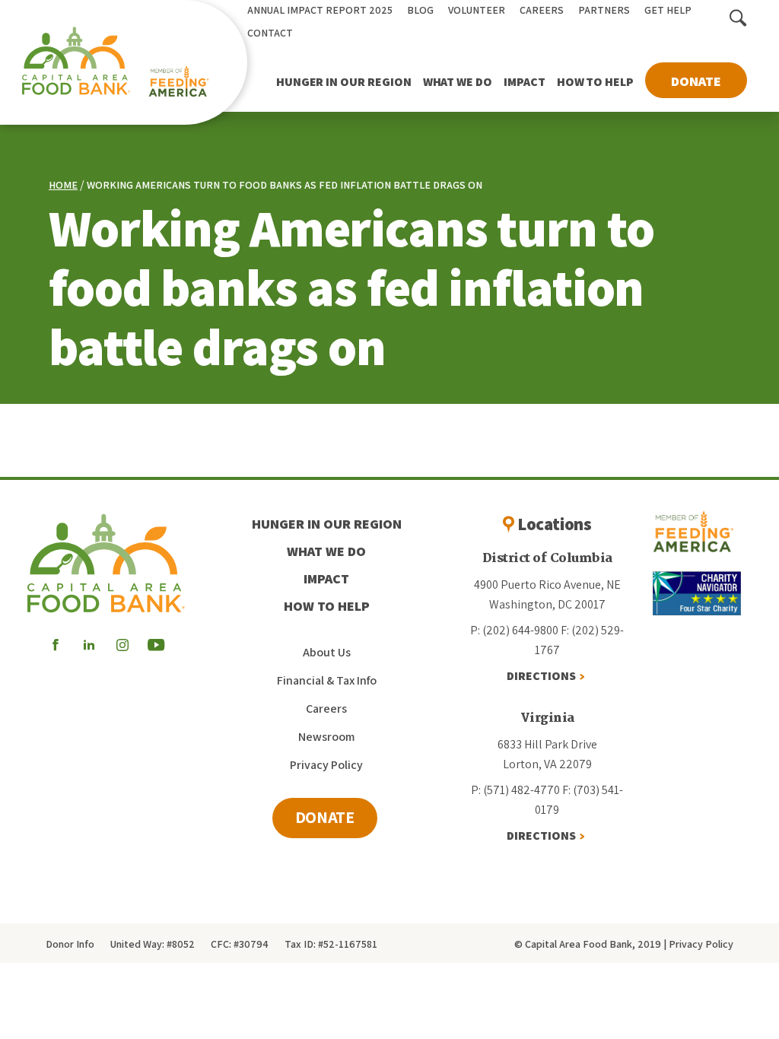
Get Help (668, 10)
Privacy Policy (326, 765)
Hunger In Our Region (344, 82)
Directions (541, 676)
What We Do (457, 82)
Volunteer (476, 10)
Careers (542, 10)
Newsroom (326, 737)
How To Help (595, 82)
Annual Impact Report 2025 (320, 10)
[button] (738, 19)
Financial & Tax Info (327, 680)
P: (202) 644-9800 (514, 630)
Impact (524, 82)
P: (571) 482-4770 (515, 790)
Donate (696, 81)
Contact (270, 33)
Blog (420, 10)
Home (63, 185)
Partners (604, 10)
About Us (327, 652)
